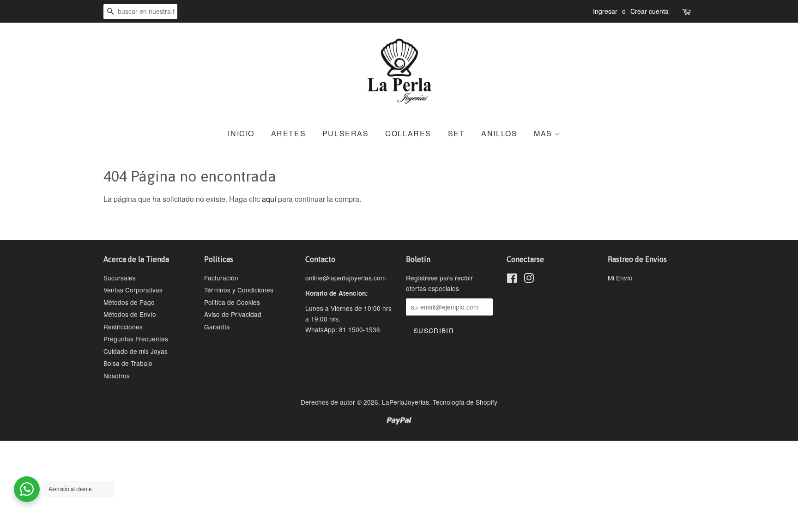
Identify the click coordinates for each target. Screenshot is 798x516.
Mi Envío (620, 277)
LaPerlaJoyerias (405, 402)
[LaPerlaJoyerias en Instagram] (529, 279)
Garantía (217, 326)
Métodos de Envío (129, 314)
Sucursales (119, 277)
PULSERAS (345, 133)
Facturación (221, 277)
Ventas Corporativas (133, 289)
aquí (269, 199)
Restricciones (123, 326)
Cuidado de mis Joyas (135, 351)
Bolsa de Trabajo (127, 363)
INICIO (241, 133)
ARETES (288, 133)
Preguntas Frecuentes (135, 338)
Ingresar (605, 11)
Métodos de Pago (129, 302)
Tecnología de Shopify (465, 402)
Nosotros (116, 375)
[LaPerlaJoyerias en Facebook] (512, 279)
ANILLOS (499, 133)
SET (456, 133)
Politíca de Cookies (232, 302)
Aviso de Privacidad (232, 314)
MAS (544, 133)
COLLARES (408, 133)
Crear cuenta (649, 11)
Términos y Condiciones (238, 289)
